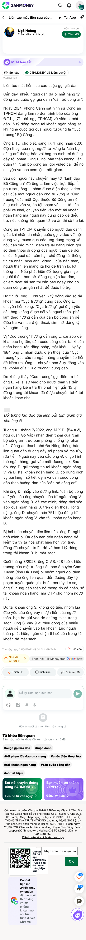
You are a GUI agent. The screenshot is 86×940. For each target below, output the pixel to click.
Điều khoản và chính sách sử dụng (43, 837)
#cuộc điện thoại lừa (66, 756)
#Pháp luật (11, 72)
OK (71, 861)
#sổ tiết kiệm (13, 773)
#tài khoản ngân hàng (20, 764)
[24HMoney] (18, 5)
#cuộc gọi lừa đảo (17, 748)
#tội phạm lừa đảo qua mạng (25, 756)
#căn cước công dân (55, 764)
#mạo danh (43, 748)
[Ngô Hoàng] (9, 32)
